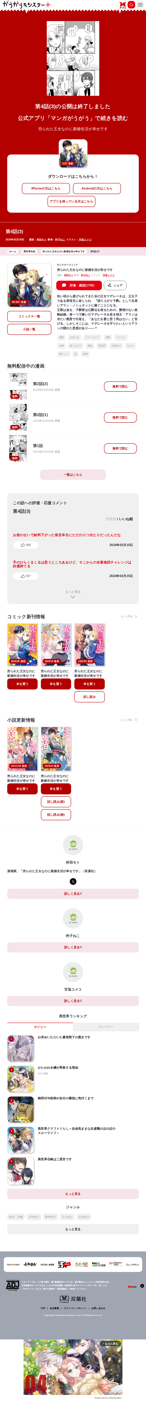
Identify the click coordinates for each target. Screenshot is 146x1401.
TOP (42, 1308)
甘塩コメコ (85, 239)
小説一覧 (29, 329)
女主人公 (74, 337)
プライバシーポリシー (75, 1308)
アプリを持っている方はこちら (71, 201)
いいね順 (126, 519)
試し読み (89, 696)
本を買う (22, 683)
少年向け (34, 1216)
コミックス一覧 (29, 316)
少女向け (83, 1216)
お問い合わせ (98, 1308)
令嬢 (61, 345)
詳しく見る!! (73, 893)
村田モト (42, 239)
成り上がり (76, 345)
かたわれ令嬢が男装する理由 (58, 1067)
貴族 (90, 345)
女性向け (116, 345)
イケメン (120, 337)
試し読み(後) (56, 814)
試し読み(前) (56, 801)
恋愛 (61, 337)
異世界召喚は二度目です (55, 1159)
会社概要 (54, 1308)
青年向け (50, 1216)
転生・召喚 (16, 1216)
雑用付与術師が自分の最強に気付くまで (66, 1098)
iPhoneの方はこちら (46, 188)
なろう (130, 345)
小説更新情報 (21, 720)
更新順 (111, 519)
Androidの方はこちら (97, 188)
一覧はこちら (73, 474)
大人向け (67, 1216)
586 (28, 545)
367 (28, 576)
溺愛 (108, 337)
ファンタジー (92, 337)
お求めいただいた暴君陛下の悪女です (64, 1037)
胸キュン (63, 354)
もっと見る (73, 591)
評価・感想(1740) (82, 285)
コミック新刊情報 (26, 616)
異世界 (102, 345)
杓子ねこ (60, 239)
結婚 (85, 354)
